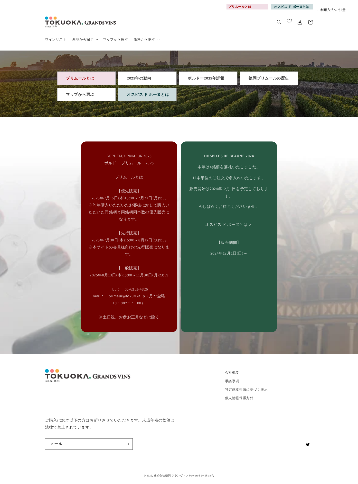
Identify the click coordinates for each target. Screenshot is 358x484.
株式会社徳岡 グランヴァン (171, 475)
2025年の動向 (139, 78)
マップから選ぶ (80, 94)
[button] (84, 39)
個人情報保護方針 (239, 398)
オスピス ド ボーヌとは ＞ (228, 224)
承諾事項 (232, 381)
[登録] (127, 444)
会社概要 (232, 372)
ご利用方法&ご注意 (331, 10)
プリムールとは (80, 78)
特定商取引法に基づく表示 (246, 389)
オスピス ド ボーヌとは (291, 7)
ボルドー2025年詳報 (206, 78)
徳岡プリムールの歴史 (269, 78)
